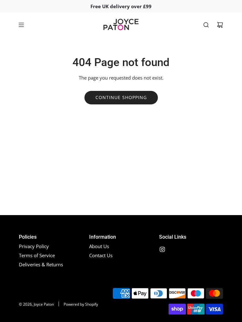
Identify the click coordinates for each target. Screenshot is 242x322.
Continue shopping (121, 97)
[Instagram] (162, 249)
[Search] (206, 25)
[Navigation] (21, 25)
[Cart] (220, 25)
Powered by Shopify (81, 304)
